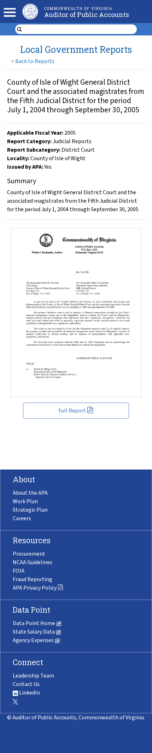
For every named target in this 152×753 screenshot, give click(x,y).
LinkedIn (29, 693)
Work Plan (25, 501)
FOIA (18, 571)
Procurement (29, 554)
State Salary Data (34, 632)
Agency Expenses (34, 640)
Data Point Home (34, 623)
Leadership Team (33, 676)
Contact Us (26, 684)
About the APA (30, 493)
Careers (22, 518)
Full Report (72, 411)
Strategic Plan (30, 510)
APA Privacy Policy (35, 588)
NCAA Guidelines (32, 562)
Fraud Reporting (32, 579)
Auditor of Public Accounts (86, 14)
